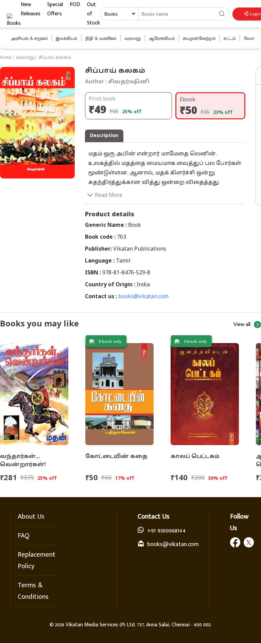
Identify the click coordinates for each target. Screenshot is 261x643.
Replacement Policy (36, 560)
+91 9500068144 (166, 531)
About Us (31, 516)
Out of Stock (93, 14)
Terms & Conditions (33, 591)
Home (6, 57)
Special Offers (55, 9)
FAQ (24, 535)
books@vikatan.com (143, 296)
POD (75, 4)
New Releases (30, 9)
